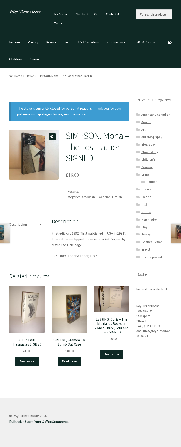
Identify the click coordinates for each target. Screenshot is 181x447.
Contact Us (113, 14)
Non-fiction (149, 220)
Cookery (147, 167)
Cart (97, 14)
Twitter (59, 23)
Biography (148, 144)
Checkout (82, 14)
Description (18, 224)
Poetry (33, 42)
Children (15, 59)
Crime (34, 59)
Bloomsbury (115, 42)
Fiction (14, 42)
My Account (62, 14)
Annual (146, 122)
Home (18, 76)
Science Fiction (151, 242)
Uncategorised (151, 257)
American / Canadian (96, 197)
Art (143, 130)
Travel (145, 249)
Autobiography (151, 137)
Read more (27, 361)
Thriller (151, 182)
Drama (51, 42)
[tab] (27, 224)
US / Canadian (88, 42)
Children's (148, 159)
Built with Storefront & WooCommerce (38, 421)
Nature (146, 212)
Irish (67, 42)
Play (144, 227)
